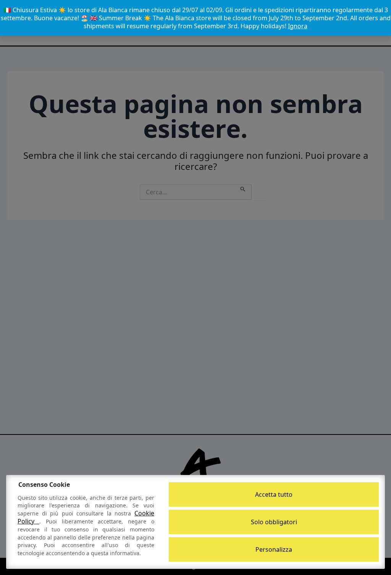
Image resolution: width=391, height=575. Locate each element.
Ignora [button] (297, 26)
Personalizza (273, 549)
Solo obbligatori (274, 522)
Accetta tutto (273, 494)
